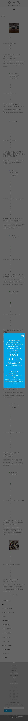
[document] (14, 360)
